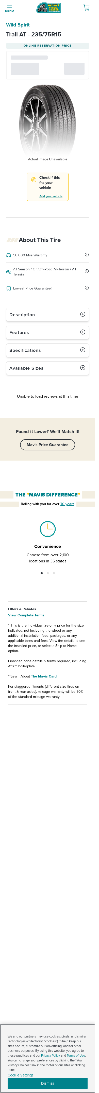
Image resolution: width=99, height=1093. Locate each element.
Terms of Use (76, 1056)
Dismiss (47, 1083)
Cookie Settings (21, 1075)
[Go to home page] (48, 7)
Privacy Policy (50, 1056)
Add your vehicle (50, 196)
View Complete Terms (26, 615)
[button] (42, 573)
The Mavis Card (44, 676)
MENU (9, 11)
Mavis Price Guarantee (48, 444)
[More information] (87, 254)
